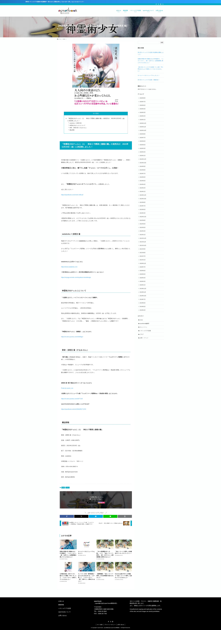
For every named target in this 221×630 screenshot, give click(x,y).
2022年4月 (142, 231)
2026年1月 (142, 119)
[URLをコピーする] (125, 516)
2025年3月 (142, 148)
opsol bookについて (64, 612)
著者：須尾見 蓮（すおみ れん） (78, 127)
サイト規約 (100, 624)
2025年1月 (142, 155)
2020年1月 (142, 285)
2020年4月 (142, 277)
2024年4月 (142, 184)
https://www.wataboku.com (69, 267)
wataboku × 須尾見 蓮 (75, 123)
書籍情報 (61, 604)
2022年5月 (142, 227)
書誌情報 (72, 130)
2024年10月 (143, 162)
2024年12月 (143, 159)
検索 (162, 42)
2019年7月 (142, 299)
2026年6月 (142, 105)
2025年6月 (142, 141)
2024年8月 (142, 170)
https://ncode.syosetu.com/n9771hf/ (72, 398)
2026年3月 (142, 112)
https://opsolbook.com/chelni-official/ (72, 194)
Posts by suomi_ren (67, 388)
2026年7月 (142, 101)
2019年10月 (143, 295)
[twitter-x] (158, 4)
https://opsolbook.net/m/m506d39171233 (73, 409)
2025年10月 (143, 130)
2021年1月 (142, 259)
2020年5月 (142, 274)
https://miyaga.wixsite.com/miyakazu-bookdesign (76, 277)
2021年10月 (143, 245)
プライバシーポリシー (110, 624)
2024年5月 (142, 180)
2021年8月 (142, 252)
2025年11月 (143, 126)
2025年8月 (142, 134)
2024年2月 (142, 188)
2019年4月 (142, 310)
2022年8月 (142, 220)
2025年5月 (142, 144)
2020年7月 (142, 267)
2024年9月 (142, 166)
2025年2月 (142, 152)
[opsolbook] (67, 11)
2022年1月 (142, 234)
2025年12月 (143, 123)
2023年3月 (142, 213)
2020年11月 (143, 263)
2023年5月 (142, 209)
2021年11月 (143, 241)
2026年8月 (142, 98)
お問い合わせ (62, 615)
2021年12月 (143, 238)
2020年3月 (142, 281)
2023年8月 (142, 202)
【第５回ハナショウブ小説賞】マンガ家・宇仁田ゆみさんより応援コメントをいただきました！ (150, 69)
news (60, 28)
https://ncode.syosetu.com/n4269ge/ (72, 336)
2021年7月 (142, 256)
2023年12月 (143, 195)
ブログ (64, 28)
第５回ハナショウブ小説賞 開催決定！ (149, 79)
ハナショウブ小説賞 (145, 330)
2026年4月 (142, 108)
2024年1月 (142, 191)
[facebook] (156, 4)
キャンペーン (143, 327)
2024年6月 (142, 177)
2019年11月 (143, 292)
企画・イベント (144, 338)
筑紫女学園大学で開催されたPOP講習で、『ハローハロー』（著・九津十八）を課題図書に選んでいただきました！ (150, 60)
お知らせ (61, 601)
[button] (67, 516)
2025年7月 (142, 137)
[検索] (163, 4)
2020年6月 (142, 270)
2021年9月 (142, 249)
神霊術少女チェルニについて (77, 125)
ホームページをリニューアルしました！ (149, 75)
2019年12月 (143, 288)
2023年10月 (143, 198)
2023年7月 (142, 206)
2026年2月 (142, 116)
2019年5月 (142, 306)
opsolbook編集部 (144, 323)
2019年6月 (142, 303)
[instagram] (161, 4)
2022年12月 (143, 216)
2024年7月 (142, 173)
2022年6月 (142, 224)
